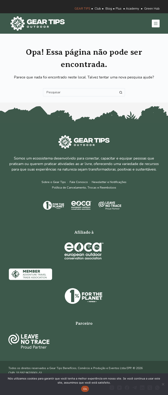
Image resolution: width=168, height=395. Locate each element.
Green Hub (152, 9)
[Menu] (156, 23)
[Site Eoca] (84, 250)
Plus (118, 9)
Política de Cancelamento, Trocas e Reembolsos (84, 187)
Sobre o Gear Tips (54, 182)
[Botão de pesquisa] (121, 92)
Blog (108, 9)
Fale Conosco (79, 182)
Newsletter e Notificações (109, 182)
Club (98, 9)
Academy (132, 9)
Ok (85, 389)
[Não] (163, 384)
